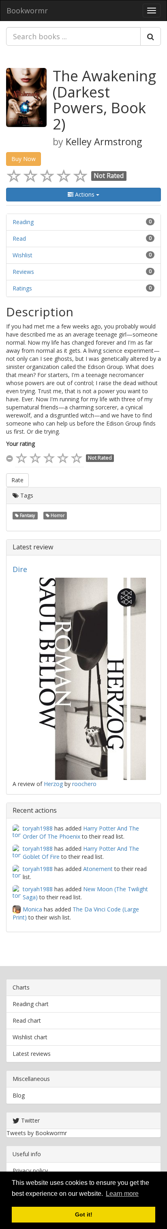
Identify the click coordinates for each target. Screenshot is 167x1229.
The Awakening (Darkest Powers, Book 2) (104, 100)
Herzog (53, 784)
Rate (17, 480)
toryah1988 (38, 828)
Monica (32, 909)
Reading (23, 222)
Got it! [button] (83, 1214)
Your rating (20, 443)
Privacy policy (30, 1170)
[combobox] (73, 36)
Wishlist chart (30, 1037)
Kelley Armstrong (104, 141)
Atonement (98, 869)
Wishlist (22, 255)
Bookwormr (27, 10)
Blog (19, 1095)
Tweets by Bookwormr (36, 1133)
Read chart (27, 1020)
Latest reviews (32, 1053)
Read (19, 238)
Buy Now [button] (23, 159)
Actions (84, 194)
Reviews (23, 271)
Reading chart (31, 1004)
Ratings (22, 288)
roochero (84, 784)
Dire (20, 569)
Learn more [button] (122, 1193)
